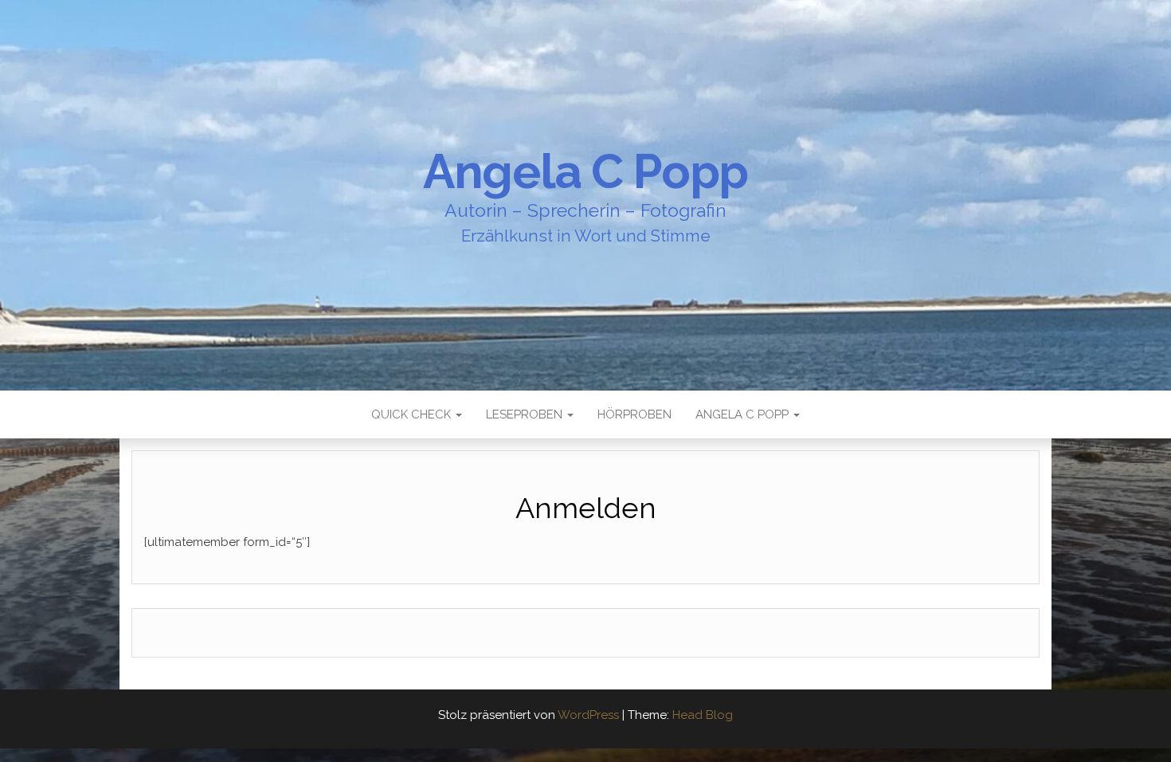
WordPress (588, 715)
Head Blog (702, 715)
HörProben (634, 414)
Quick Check (412, 414)
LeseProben (526, 414)
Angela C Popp (585, 171)
